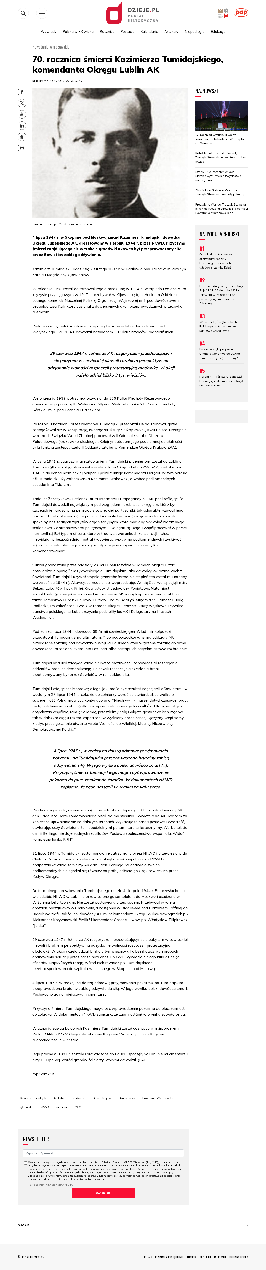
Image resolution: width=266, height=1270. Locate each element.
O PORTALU (146, 1257)
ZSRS (78, 1107)
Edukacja (218, 31)
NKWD (45, 1107)
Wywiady (49, 31)
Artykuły (171, 31)
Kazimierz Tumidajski (33, 1098)
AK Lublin (60, 1098)
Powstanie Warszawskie (158, 1098)
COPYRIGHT (205, 1257)
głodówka (26, 1107)
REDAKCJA (191, 1257)
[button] (247, 1226)
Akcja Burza (127, 1098)
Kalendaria (149, 31)
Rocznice (107, 31)
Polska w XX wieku (78, 31)
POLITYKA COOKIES (238, 1257)
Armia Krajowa (103, 1098)
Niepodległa (194, 31)
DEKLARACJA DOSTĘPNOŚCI (169, 1257)
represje (61, 1107)
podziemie (79, 1098)
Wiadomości (74, 81)
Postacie (127, 31)
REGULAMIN (220, 1257)
